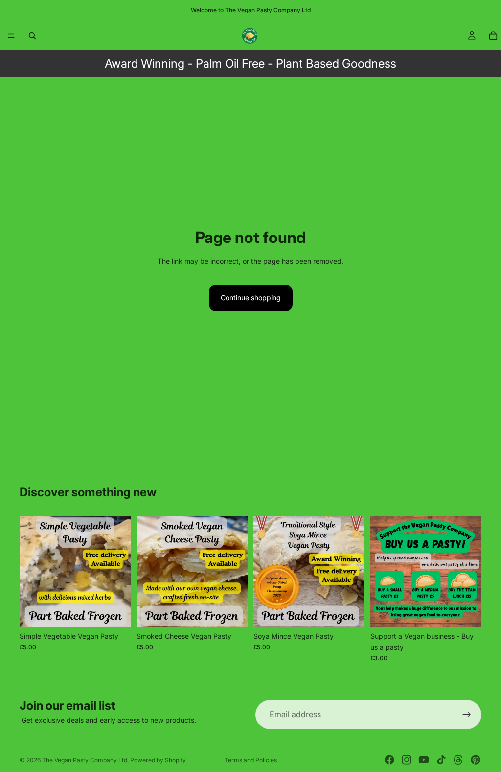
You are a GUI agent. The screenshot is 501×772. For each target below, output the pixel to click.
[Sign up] (466, 714)
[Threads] (458, 760)
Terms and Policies (251, 760)
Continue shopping (251, 297)
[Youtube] (424, 760)
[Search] (32, 36)
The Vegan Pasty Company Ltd (84, 760)
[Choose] (115, 612)
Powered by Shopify (158, 760)
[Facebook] (389, 760)
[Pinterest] (475, 760)
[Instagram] (406, 760)
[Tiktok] (441, 760)
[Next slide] (120, 571)
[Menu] (11, 35)
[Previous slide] (30, 571)
